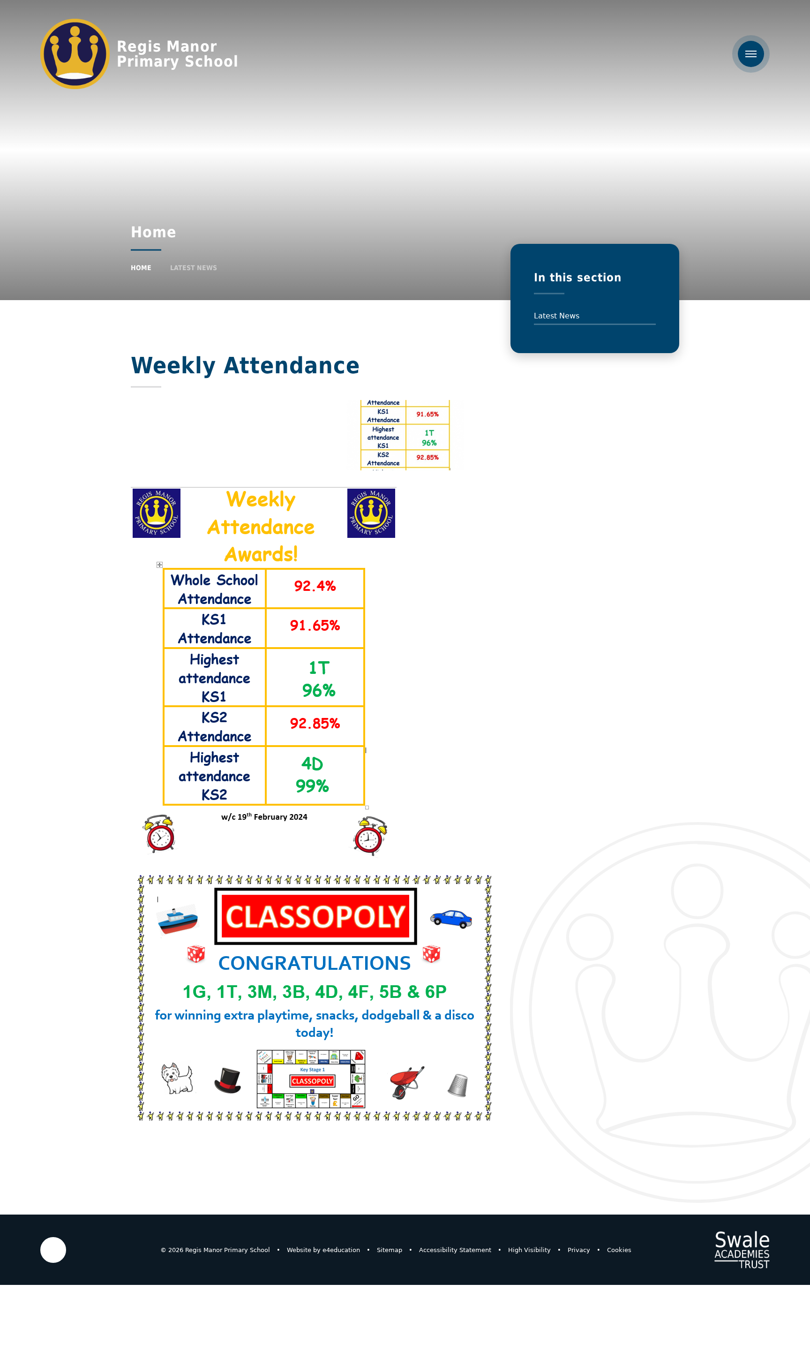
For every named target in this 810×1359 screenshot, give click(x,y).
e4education (341, 1249)
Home (141, 268)
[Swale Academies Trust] (742, 1249)
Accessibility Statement (455, 1249)
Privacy (579, 1249)
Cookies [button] (619, 1249)
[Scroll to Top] (53, 1250)
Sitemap (389, 1249)
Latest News (193, 268)
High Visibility (529, 1249)
